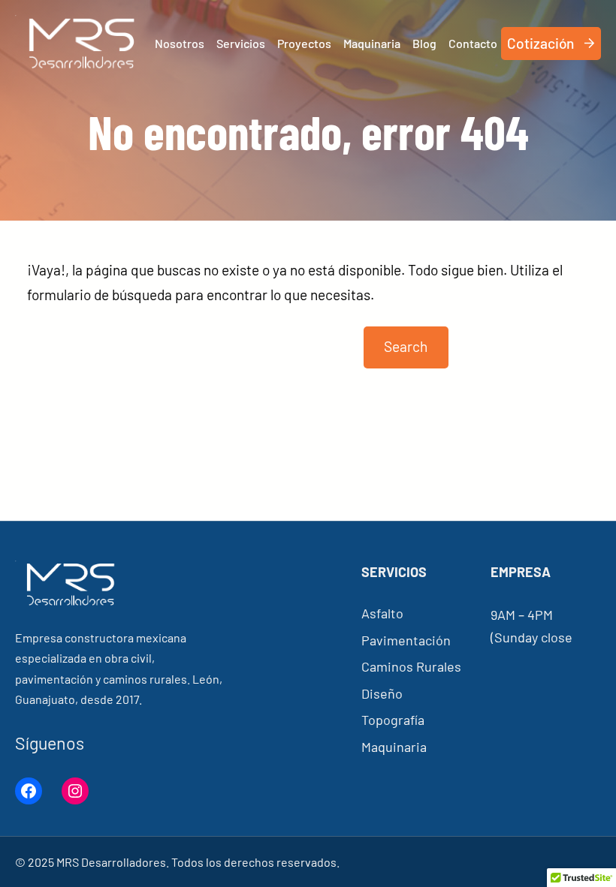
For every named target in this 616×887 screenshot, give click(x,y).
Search (405, 346)
